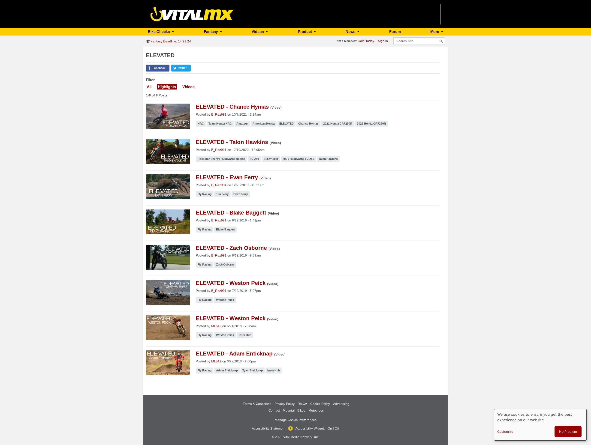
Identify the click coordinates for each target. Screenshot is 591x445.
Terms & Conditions (257, 404)
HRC (201, 123)
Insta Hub (245, 335)
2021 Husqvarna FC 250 (298, 159)
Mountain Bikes (294, 410)
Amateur (242, 123)
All (149, 87)
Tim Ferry (222, 194)
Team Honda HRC (220, 123)
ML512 (216, 326)
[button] (157, 68)
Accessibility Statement (268, 428)
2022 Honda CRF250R (371, 123)
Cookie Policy (320, 404)
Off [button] (337, 428)
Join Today (366, 41)
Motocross (316, 410)
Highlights (167, 87)
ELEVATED (286, 123)
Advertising (341, 404)
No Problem (568, 431)
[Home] (192, 14)
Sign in (383, 41)
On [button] (330, 428)
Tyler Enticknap (252, 370)
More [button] (435, 32)
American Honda (264, 123)
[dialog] (540, 424)
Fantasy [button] (211, 32)
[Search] (441, 41)
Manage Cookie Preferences (296, 420)
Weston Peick (225, 300)
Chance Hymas (308, 123)
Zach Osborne (225, 264)
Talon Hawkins (328, 159)
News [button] (351, 32)
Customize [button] (505, 431)
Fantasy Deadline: (170, 41)
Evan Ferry (240, 194)
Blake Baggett (225, 229)
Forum (395, 32)
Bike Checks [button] (159, 32)
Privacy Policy (284, 404)
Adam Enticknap (227, 370)
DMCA (302, 404)
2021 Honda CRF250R (337, 123)
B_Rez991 (218, 114)
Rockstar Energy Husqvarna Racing (221, 159)
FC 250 (254, 159)
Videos (188, 87)
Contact (274, 410)
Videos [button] (258, 32)
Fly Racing (204, 194)
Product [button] (305, 32)
